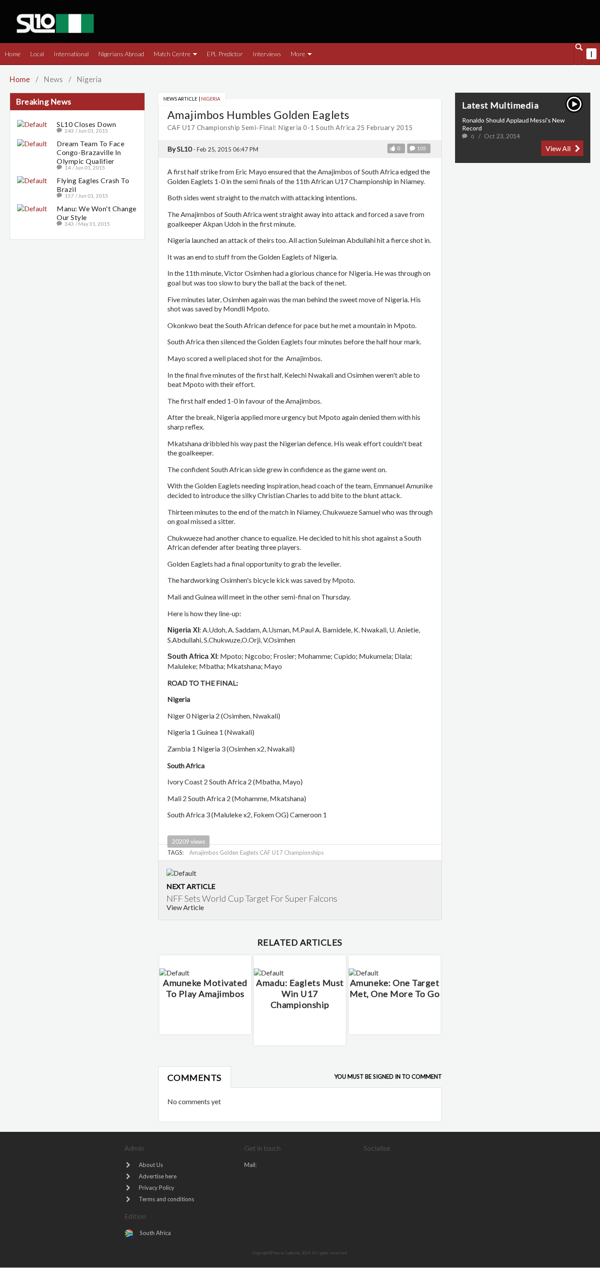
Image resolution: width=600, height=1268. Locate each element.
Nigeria (210, 98)
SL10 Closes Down (86, 124)
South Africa (155, 1232)
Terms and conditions (166, 1199)
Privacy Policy (156, 1187)
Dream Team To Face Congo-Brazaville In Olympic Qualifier (90, 152)
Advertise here (158, 1176)
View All (558, 148)
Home (20, 79)
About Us (151, 1164)
